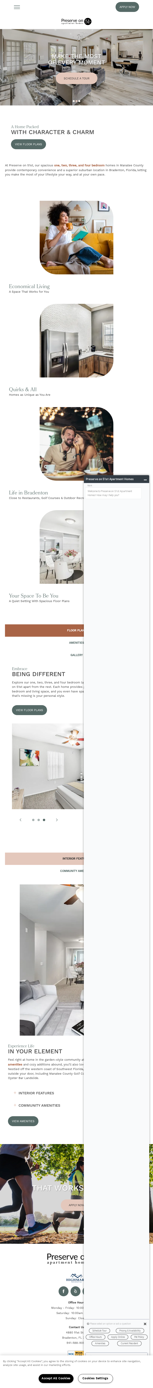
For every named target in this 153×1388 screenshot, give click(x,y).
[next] (56, 820)
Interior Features (36, 1093)
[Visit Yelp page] (75, 1291)
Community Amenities (39, 1105)
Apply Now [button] (76, 1205)
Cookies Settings (95, 1378)
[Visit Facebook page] (64, 1291)
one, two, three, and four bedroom (79, 165)
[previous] (20, 820)
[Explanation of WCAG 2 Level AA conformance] (76, 1354)
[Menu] (17, 7)
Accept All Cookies (56, 1378)
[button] (127, 7)
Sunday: (71, 1318)
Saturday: (63, 1313)
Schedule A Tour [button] (76, 78)
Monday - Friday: (63, 1307)
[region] (76, 1371)
